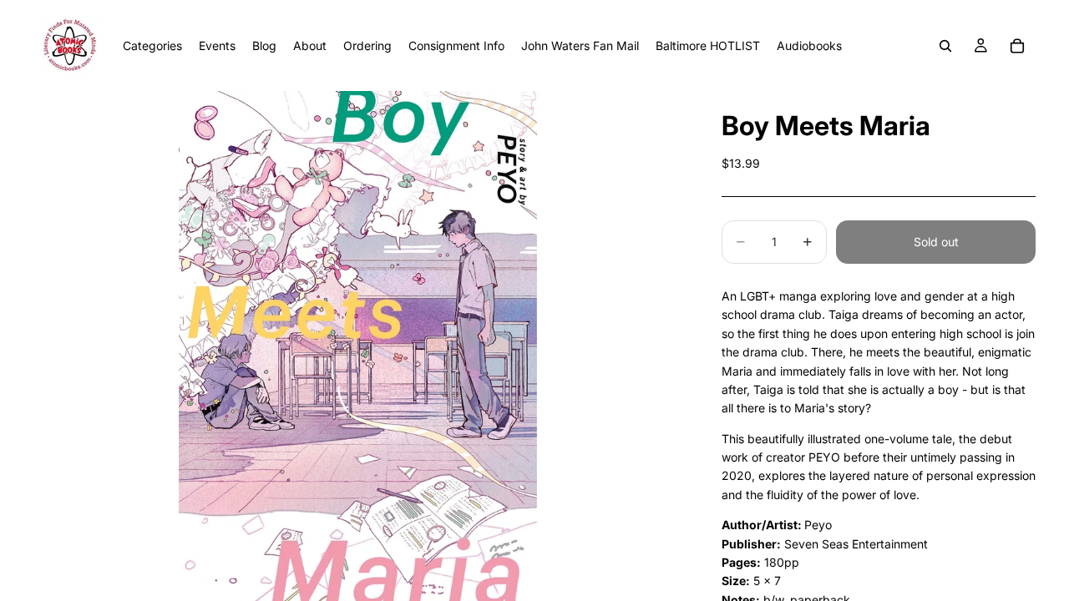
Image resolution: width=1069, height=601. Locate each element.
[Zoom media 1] (357, 346)
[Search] (945, 46)
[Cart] (1017, 46)
